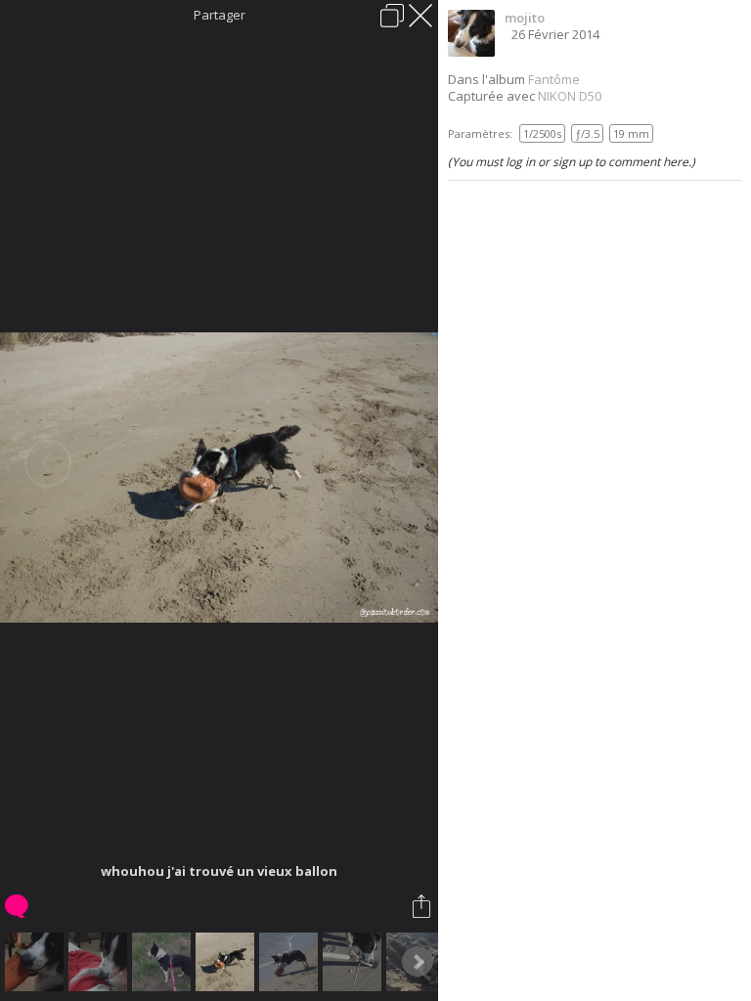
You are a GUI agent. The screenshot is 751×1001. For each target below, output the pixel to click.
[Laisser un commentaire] (18, 906)
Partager (219, 14)
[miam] (291, 962)
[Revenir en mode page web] (392, 15)
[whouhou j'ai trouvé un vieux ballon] (227, 962)
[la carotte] (36, 962)
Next (417, 962)
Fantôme (554, 79)
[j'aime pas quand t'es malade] (100, 962)
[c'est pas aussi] (354, 962)
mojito (525, 17)
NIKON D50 (569, 96)
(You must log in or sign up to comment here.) (571, 161)
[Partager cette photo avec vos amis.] (423, 906)
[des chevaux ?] (164, 962)
